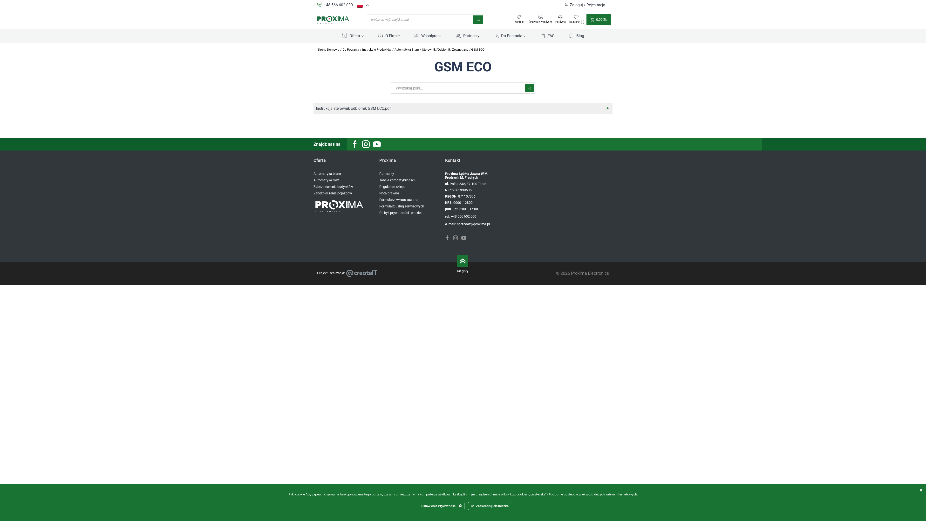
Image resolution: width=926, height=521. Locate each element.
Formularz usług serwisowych (401, 206)
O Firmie (392, 36)
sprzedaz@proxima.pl (473, 224)
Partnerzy (471, 36)
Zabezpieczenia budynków (333, 187)
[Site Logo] (333, 19)
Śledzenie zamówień (540, 22)
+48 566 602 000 (338, 5)
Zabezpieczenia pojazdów (332, 193)
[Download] (608, 108)
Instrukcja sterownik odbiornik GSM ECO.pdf (353, 108)
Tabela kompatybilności (397, 180)
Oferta (354, 36)
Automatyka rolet (326, 180)
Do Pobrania (511, 36)
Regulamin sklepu (392, 187)
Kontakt (519, 22)
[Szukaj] (478, 19)
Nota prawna (389, 193)
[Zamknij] (920, 490)
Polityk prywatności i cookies (400, 213)
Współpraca (431, 36)
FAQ (551, 36)
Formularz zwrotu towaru (398, 200)
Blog (580, 36)
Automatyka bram (327, 174)
